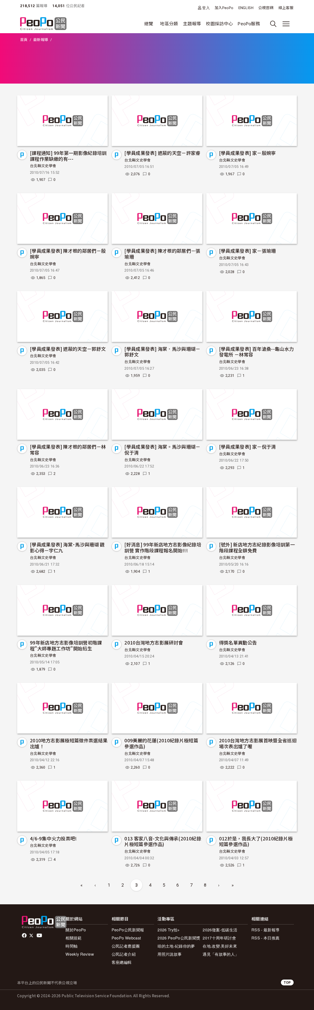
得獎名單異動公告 (238, 642)
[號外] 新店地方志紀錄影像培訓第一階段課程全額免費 (257, 547)
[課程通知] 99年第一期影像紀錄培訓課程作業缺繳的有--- (68, 155)
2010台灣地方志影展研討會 (153, 642)
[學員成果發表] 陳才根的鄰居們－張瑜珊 (162, 253)
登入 (206, 8)
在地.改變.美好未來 (220, 946)
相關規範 (73, 938)
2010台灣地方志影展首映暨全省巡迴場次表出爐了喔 (258, 743)
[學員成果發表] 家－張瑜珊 (247, 250)
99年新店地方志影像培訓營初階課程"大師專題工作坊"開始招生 (66, 645)
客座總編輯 (122, 962)
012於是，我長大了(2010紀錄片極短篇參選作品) (256, 841)
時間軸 (71, 946)
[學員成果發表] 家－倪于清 (247, 446)
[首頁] (43, 24)
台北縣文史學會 (43, 166)
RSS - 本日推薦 (265, 938)
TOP (287, 982)
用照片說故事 (169, 954)
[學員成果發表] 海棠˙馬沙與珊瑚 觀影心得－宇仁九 (67, 547)
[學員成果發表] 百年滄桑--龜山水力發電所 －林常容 (256, 351)
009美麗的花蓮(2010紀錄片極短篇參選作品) (161, 743)
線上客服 (285, 8)
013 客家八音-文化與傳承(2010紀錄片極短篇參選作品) (162, 841)
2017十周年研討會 (219, 938)
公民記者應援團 (126, 946)
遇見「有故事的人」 (221, 954)
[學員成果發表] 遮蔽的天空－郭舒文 (68, 348)
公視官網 (265, 8)
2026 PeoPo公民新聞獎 (178, 938)
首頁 (24, 40)
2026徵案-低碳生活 (220, 930)
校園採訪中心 (219, 23)
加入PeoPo (224, 8)
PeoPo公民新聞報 (128, 930)
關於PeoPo (75, 930)
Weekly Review (79, 954)
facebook (24, 935)
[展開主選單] (286, 24)
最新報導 (40, 40)
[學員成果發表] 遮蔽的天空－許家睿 (162, 152)
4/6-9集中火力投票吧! (53, 838)
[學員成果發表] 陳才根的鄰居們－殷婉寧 (68, 253)
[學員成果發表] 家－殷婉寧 (247, 152)
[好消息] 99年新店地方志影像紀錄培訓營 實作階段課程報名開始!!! (162, 547)
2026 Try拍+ (168, 930)
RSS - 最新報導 (265, 930)
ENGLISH (246, 8)
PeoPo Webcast (126, 938)
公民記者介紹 (124, 954)
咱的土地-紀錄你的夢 (176, 946)
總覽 (148, 23)
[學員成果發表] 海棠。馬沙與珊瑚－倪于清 (162, 449)
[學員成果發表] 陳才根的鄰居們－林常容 (68, 449)
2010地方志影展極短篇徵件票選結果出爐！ (68, 743)
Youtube (40, 935)
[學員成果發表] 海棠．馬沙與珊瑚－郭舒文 (162, 351)
